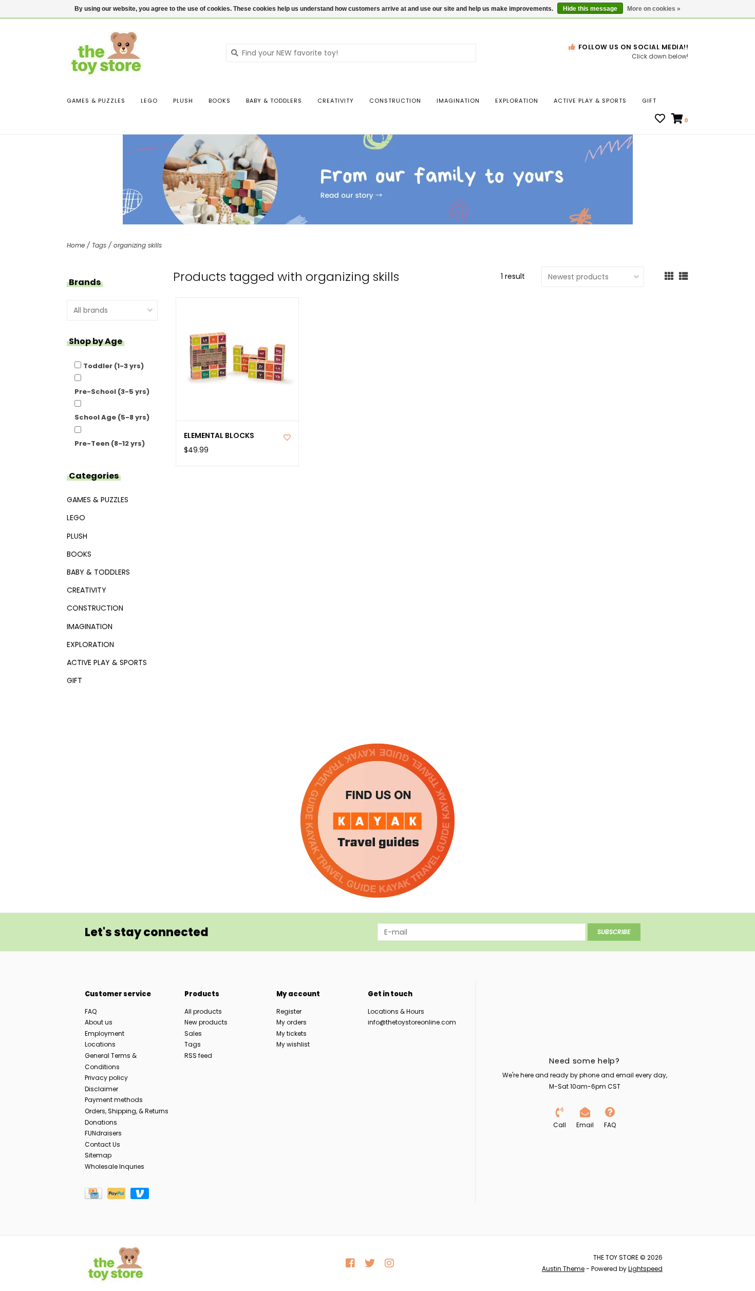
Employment (104, 1033)
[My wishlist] (660, 120)
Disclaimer (101, 1089)
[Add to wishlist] (287, 437)
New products (206, 1022)
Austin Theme (563, 1268)
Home (76, 245)
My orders (291, 1022)
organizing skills (138, 245)
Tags (99, 245)
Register (288, 1011)
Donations (101, 1122)
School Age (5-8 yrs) (111, 417)
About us (98, 1022)
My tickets (291, 1033)
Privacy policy (106, 1077)
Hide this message (590, 8)
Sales (193, 1033)
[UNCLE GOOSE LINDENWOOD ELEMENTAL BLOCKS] (237, 359)
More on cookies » (654, 8)
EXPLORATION (516, 101)
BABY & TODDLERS (274, 101)
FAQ (91, 1011)
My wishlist (293, 1044)
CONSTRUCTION (395, 101)
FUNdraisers (103, 1133)
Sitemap (98, 1155)
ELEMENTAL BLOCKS (219, 435)
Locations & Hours (396, 1011)
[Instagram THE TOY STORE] (389, 1263)
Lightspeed (645, 1268)
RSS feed (198, 1055)
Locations (100, 1044)
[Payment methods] (96, 1195)
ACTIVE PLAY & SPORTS (590, 101)
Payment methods (114, 1099)
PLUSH (183, 101)
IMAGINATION (458, 101)
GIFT (649, 101)
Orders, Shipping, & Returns (126, 1111)
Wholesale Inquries (114, 1166)
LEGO (149, 101)
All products (203, 1011)
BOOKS (220, 101)
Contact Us (102, 1144)
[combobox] (351, 53)
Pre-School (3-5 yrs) (111, 391)
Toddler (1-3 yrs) (113, 366)
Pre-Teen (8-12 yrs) (109, 443)
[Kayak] (377, 820)
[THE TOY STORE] (139, 52)
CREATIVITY (335, 101)
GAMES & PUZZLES (96, 101)
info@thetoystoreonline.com (412, 1022)
